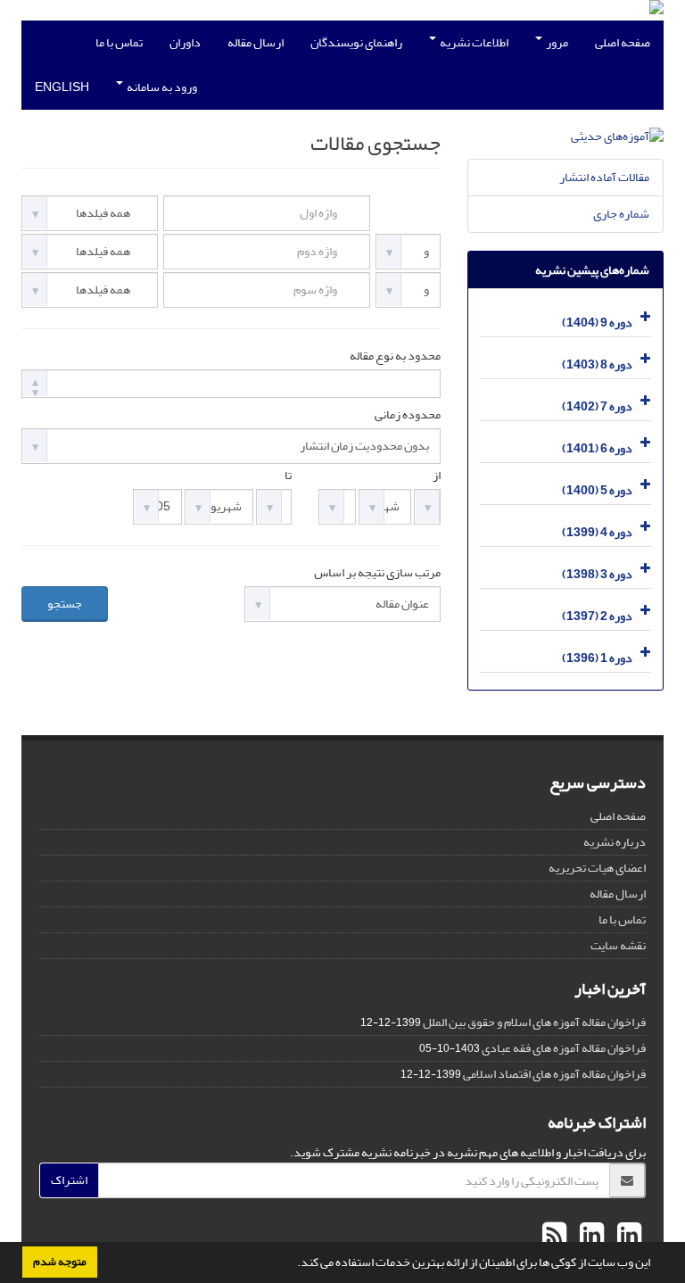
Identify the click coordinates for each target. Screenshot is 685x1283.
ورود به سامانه (161, 87)
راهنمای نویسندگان (356, 42)
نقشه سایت (618, 945)
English (62, 87)
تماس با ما (119, 42)
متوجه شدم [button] (60, 1261)
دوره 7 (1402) (597, 406)
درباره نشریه (614, 842)
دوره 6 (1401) (597, 448)
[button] (292, 1264)
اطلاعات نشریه (473, 42)
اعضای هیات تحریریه (597, 868)
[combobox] (231, 383)
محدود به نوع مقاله (395, 356)
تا (288, 475)
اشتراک (69, 1180)
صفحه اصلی (622, 42)
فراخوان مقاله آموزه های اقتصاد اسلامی (554, 1074)
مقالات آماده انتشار (604, 177)
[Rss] (554, 1236)
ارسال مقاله (255, 42)
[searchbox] (32, 383)
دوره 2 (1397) (597, 616)
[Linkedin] (627, 1236)
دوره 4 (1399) (597, 532)
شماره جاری (621, 214)
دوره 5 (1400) (597, 490)
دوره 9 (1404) (597, 322)
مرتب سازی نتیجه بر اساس (377, 573)
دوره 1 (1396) (597, 658)
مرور (556, 42)
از (437, 475)
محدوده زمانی (408, 415)
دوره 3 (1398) (597, 574)
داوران (185, 42)
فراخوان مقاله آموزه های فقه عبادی (564, 1048)
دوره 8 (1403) (597, 364)
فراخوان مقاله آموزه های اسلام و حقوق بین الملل (534, 1022)
